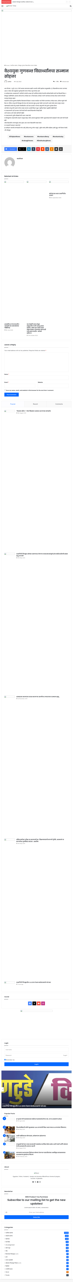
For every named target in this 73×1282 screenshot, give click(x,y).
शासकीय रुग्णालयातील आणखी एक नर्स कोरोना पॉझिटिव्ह (11, 326)
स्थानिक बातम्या (13, 65)
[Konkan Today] (11, 6)
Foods (7, 1275)
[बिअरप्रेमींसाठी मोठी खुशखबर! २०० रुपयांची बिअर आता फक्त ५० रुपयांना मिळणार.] (9, 1130)
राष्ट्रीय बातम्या (9, 1236)
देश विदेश (8, 1242)
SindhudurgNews (44, 141)
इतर (7, 1257)
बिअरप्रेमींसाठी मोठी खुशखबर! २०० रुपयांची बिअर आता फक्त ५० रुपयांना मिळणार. (41, 1127)
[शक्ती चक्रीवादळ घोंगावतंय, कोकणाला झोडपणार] (9, 1138)
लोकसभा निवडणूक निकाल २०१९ (13, 1263)
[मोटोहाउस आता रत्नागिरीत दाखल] (59, 186)
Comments (59, 404)
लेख (6, 1251)
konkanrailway (43, 136)
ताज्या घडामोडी (9, 1260)
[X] (35, 1182)
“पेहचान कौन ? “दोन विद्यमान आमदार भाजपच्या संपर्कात (33, 411)
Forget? (65, 1055)
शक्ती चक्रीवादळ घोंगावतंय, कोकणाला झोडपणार (31, 1136)
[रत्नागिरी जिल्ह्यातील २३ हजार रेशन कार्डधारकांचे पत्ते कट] (9, 985)
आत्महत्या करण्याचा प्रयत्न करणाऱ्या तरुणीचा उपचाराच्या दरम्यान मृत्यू (37, 697)
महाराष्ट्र (8, 1239)
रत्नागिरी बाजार (9, 1269)
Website (40, 382)
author (9, 81)
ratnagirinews (28, 141)
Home (7, 65)
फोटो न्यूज (8, 1248)
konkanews (29, 136)
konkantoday (58, 136)
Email (6, 382)
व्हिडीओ (7, 1266)
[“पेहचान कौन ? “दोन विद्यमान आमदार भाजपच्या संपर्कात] (9, 481)
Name (6, 374)
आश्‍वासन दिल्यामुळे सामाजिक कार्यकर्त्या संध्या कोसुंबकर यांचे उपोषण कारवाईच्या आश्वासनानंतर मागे (34, 2)
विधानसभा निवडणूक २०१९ (12, 1254)
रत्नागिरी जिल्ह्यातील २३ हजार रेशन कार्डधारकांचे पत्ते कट (33, 982)
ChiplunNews (15, 136)
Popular (12, 404)
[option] (36, 1089)
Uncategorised (10, 1245)
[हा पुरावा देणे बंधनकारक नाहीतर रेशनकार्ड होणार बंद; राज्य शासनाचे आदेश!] (9, 1121)
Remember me (10, 1060)
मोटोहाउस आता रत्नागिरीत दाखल (57, 194)
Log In (36, 1064)
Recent (35, 404)
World (7, 1272)
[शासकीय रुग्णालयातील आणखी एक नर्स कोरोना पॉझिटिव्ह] (14, 251)
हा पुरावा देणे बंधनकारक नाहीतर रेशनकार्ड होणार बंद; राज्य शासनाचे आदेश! (39, 1119)
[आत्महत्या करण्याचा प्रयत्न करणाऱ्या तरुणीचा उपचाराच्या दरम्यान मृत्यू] (9, 766)
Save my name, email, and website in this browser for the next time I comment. (30, 390)
